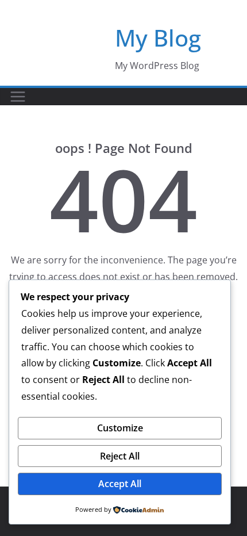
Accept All (119, 483)
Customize (120, 428)
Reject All (120, 456)
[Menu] (17, 96)
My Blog (158, 37)
